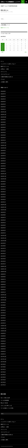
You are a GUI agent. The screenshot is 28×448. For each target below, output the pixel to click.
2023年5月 (3, 191)
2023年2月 (3, 199)
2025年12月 (3, 111)
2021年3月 (3, 258)
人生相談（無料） (5, 81)
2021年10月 (3, 240)
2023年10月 (3, 178)
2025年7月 (3, 124)
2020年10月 (3, 271)
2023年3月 (3, 196)
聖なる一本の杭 (4, 403)
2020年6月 (3, 281)
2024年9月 (3, 150)
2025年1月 (3, 140)
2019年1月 (3, 323)
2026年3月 (3, 104)
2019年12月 (3, 294)
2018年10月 (3, 330)
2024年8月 (3, 153)
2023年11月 (3, 176)
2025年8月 (3, 122)
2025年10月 (3, 117)
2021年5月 (3, 253)
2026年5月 (3, 99)
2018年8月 (3, 336)
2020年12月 (3, 266)
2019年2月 (3, 320)
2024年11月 (3, 145)
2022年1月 (3, 233)
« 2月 (2, 52)
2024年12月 (3, 142)
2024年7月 (3, 155)
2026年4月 (3, 101)
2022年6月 (3, 220)
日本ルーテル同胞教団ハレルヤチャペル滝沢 (11, 2)
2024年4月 (3, 163)
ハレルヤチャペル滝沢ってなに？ (8, 63)
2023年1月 (3, 202)
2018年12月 (3, 325)
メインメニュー (26, 1)
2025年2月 (3, 137)
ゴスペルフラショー (5, 74)
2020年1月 (3, 292)
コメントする (10, 11)
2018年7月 (3, 338)
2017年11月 (3, 359)
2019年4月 (3, 315)
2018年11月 (3, 328)
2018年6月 (3, 341)
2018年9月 (3, 333)
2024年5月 (3, 160)
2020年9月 (3, 274)
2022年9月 (3, 212)
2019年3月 (3, 318)
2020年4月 (3, 284)
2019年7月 (3, 307)
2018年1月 (3, 354)
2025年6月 (3, 127)
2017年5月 (3, 374)
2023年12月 (3, 173)
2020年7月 (3, 279)
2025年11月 (3, 114)
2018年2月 (3, 351)
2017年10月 (3, 361)
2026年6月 (3, 96)
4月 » (26, 52)
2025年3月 (3, 135)
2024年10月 (3, 148)
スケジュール (4, 71)
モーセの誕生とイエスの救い (7, 408)
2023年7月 (3, 186)
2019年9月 (3, 302)
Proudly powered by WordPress (7, 446)
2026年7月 (3, 93)
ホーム (2, 61)
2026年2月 (3, 106)
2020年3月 (3, 287)
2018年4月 (3, 346)
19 (2, 48)
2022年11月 (3, 207)
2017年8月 (3, 366)
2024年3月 (3, 166)
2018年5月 (3, 343)
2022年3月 (3, 227)
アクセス (3, 79)
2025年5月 (3, 129)
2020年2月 (3, 289)
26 (2, 50)
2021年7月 (3, 248)
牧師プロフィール (5, 27)
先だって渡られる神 (5, 397)
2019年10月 (3, 299)
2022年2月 (3, 230)
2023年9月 (3, 181)
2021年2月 (3, 261)
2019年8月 (3, 305)
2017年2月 (3, 382)
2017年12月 (3, 356)
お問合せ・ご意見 (5, 69)
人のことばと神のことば (6, 405)
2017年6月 (3, 372)
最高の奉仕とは (4, 10)
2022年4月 (3, 225)
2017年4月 (3, 377)
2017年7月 (3, 369)
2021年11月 (3, 238)
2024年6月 (3, 158)
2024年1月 (3, 171)
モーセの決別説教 (5, 400)
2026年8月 (3, 91)
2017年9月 (3, 364)
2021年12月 (3, 235)
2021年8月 (3, 245)
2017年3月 (3, 379)
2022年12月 (3, 204)
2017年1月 (3, 384)
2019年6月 (3, 310)
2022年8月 (3, 214)
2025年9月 (3, 119)
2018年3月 (3, 348)
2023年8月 (3, 184)
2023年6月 (3, 189)
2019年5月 (3, 312)
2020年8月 (3, 276)
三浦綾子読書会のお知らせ (7, 76)
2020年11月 (3, 269)
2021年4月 (3, 256)
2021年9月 (3, 243)
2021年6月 (3, 251)
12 (2, 46)
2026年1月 (3, 109)
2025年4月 (3, 132)
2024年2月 (3, 168)
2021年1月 (3, 263)
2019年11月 (3, 297)
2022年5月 (3, 222)
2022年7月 (3, 217)
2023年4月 (3, 194)
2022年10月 (3, 209)
